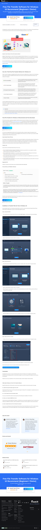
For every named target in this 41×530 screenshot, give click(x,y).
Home (2, 3)
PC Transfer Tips (4, 520)
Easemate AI (16, 516)
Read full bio (8, 428)
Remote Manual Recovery (10, 507)
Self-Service (10, 502)
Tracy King (25, 24)
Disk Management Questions (10, 515)
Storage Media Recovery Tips (5, 506)
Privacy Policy (16, 505)
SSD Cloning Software (5, 517)
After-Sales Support (11, 505)
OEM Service (20, 517)
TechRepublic (20, 192)
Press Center (19, 508)
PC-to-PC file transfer (5, 62)
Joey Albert (8, 24)
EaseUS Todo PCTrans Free (17, 121)
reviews (14, 448)
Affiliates (19, 514)
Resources (4, 500)
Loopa (15, 519)
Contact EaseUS (20, 511)
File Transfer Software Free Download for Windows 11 (11, 367)
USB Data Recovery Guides (4, 508)
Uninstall (15, 502)
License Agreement (15, 509)
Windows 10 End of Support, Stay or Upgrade (11, 113)
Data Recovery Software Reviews (5, 511)
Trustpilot (31, 506)
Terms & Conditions (15, 511)
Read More (28, 448)
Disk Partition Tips (4, 514)
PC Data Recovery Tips (5, 502)
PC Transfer (6, 3)
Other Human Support (10, 510)
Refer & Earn (19, 520)
